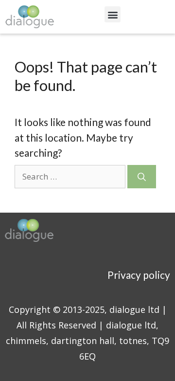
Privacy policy (138, 275)
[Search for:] (71, 175)
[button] (113, 14)
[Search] (141, 176)
